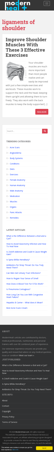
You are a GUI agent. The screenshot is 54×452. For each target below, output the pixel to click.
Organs (13, 207)
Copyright (6, 411)
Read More (41, 112)
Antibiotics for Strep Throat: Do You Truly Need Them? (24, 266)
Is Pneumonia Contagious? (18, 289)
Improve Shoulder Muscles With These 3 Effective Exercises (26, 47)
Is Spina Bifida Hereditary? (18, 259)
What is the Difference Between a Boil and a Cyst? (26, 237)
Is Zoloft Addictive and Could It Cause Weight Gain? (26, 253)
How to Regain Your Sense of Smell (22, 278)
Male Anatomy (16, 190)
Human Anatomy (17, 185)
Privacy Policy (8, 416)
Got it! (44, 448)
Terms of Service (9, 422)
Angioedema (15, 152)
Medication (15, 196)
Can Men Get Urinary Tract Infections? (23, 273)
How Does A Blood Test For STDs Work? (24, 283)
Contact (5, 406)
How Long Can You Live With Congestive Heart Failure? (24, 295)
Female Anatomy (17, 180)
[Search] (45, 131)
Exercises (14, 174)
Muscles (13, 201)
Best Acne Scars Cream (16, 308)
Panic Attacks (16, 212)
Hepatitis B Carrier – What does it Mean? (24, 302)
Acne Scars (15, 147)
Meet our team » (26, 355)
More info (15, 450)
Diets (12, 169)
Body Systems (16, 158)
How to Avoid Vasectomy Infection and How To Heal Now (26, 245)
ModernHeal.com (22, 432)
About (4, 400)
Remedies (14, 217)
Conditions (14, 163)
